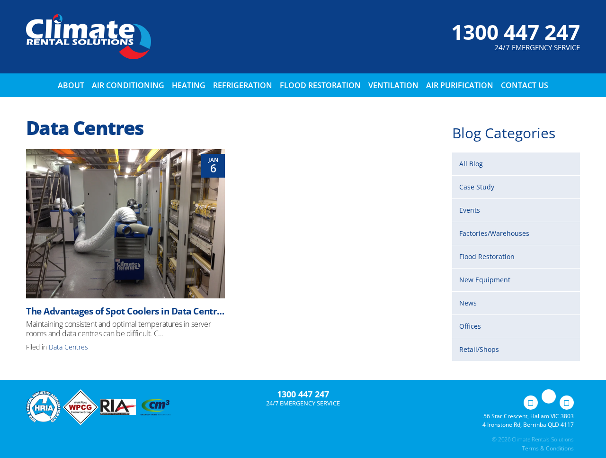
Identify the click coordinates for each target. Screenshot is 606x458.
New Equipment (484, 279)
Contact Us (524, 85)
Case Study (476, 186)
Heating (188, 85)
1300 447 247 (515, 32)
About (71, 85)
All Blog (471, 163)
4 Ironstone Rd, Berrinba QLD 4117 (528, 425)
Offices (470, 326)
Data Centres (68, 346)
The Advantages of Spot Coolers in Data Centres (126, 311)
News (468, 302)
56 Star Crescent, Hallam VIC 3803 (528, 416)
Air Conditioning (128, 85)
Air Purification (459, 85)
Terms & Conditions (548, 448)
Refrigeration (242, 85)
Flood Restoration (320, 85)
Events (469, 210)
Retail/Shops (479, 349)
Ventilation (393, 85)
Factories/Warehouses (494, 233)
